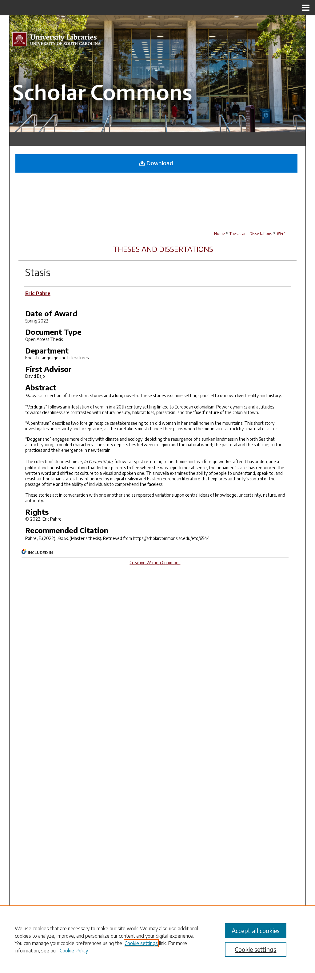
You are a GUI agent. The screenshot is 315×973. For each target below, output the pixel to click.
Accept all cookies (256, 930)
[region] (157, 939)
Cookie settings (141, 943)
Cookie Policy (74, 951)
